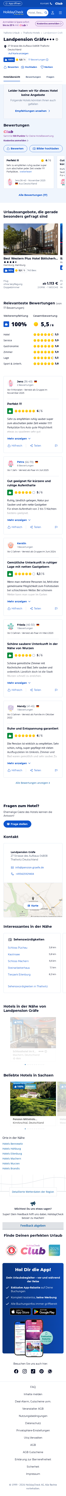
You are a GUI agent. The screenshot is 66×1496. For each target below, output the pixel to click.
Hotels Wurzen (11, 1163)
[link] (52, 12)
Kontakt (44, 3)
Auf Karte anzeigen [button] (18, 53)
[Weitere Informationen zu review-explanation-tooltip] (47, 59)
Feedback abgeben (33, 1226)
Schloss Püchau (17, 947)
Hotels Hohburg (11, 1148)
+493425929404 (25, 873)
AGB (33, 1445)
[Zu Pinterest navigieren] (41, 1371)
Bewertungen (33, 77)
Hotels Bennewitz (12, 1143)
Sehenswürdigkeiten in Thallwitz (28, 986)
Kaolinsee (14, 954)
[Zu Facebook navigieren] (16, 1371)
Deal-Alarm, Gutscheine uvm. (33, 1401)
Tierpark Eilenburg (19, 974)
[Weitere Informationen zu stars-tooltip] (56, 39)
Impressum (33, 1474)
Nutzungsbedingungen (33, 1416)
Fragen (50, 77)
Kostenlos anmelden (48, 23)
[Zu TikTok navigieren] (33, 1371)
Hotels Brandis (11, 1168)
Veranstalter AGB (33, 1408)
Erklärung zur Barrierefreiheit (33, 1459)
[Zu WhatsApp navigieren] (50, 1371)
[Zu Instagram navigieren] (24, 1371)
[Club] (23, 25)
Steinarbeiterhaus (19, 967)
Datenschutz (33, 1423)
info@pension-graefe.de (29, 867)
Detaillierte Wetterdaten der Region (33, 1191)
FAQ (33, 1387)
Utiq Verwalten (33, 1437)
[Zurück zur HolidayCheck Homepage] (13, 13)
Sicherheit (33, 1466)
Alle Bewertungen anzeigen (32, 782)
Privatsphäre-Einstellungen (33, 1430)
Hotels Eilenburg (12, 1153)
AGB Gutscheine (33, 1452)
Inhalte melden (33, 1394)
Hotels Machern (11, 1158)
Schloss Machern (18, 961)
